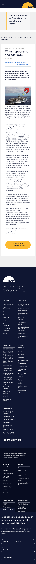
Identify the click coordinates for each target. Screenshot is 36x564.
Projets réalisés (8, 358)
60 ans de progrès (21, 318)
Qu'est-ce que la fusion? (23, 305)
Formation (6, 493)
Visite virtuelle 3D (22, 386)
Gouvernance (7, 315)
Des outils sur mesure (7, 387)
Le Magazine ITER (22, 370)
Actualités (21, 354)
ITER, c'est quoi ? (8, 473)
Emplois (5, 470)
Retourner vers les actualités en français (16, 38)
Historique (6, 321)
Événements (22, 363)
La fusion (22, 301)
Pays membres (8, 312)
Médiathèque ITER (22, 391)
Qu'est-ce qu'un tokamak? (8, 412)
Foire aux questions (6, 324)
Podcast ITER (22, 374)
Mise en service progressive (8, 383)
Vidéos (20, 383)
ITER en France (8, 318)
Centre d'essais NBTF (8, 361)
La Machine (7, 408)
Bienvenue (21, 468)
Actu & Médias (21, 347)
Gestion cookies (7, 510)
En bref (6, 301)
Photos (20, 380)
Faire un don (7, 484)
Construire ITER (8, 352)
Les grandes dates (7, 399)
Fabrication (6, 422)
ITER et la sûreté (8, 430)
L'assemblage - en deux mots (8, 369)
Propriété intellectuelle (22, 507)
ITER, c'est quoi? (8, 304)
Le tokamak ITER (8, 416)
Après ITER (21, 333)
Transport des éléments (7, 426)
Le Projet (7, 345)
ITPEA (5, 504)
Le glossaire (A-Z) (23, 337)
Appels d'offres (23, 504)
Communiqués (22, 366)
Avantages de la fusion (23, 314)
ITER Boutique (7, 487)
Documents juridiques (6, 329)
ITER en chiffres (23, 471)
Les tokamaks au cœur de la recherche (23, 328)
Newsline (21, 357)
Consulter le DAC (8, 433)
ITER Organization (7, 308)
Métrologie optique (6, 392)
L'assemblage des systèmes (7, 378)
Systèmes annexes (9, 419)
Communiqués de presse (23, 479)
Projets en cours (8, 355)
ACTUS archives (23, 360)
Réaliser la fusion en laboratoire (23, 309)
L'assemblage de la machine (8, 374)
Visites (5, 333)
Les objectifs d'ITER (22, 323)
